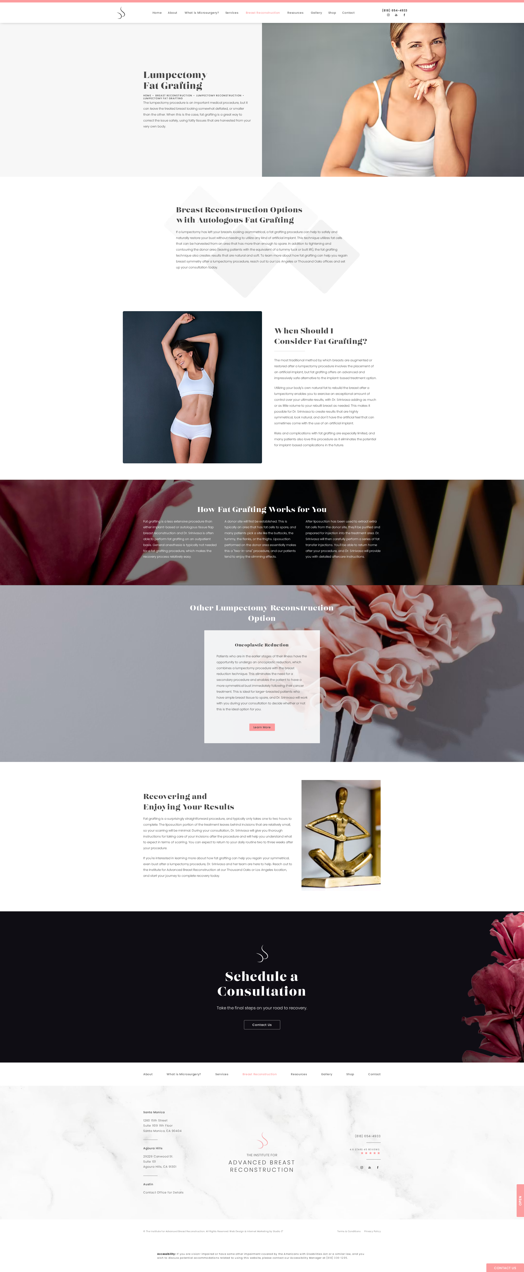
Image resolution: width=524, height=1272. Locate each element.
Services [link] (231, 13)
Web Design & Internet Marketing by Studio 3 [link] (256, 1231)
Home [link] (157, 13)
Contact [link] (348, 13)
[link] (394, 10)
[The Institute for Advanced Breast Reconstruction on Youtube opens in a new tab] (396, 15)
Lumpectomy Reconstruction (219, 95)
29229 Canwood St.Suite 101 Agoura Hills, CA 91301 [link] (159, 1161)
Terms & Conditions (349, 1231)
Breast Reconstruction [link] (263, 13)
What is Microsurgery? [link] (202, 13)
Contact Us (262, 1025)
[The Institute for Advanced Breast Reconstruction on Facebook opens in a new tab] (404, 15)
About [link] (172, 13)
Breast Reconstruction (173, 95)
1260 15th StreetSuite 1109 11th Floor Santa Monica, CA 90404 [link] (162, 1125)
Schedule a (262, 985)
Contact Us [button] (505, 1268)
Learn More (262, 727)
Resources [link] (295, 13)
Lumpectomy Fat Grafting (163, 98)
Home (147, 95)
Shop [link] (332, 13)
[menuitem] (158, 12)
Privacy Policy (372, 1231)
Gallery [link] (316, 13)
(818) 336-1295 (336, 1258)
